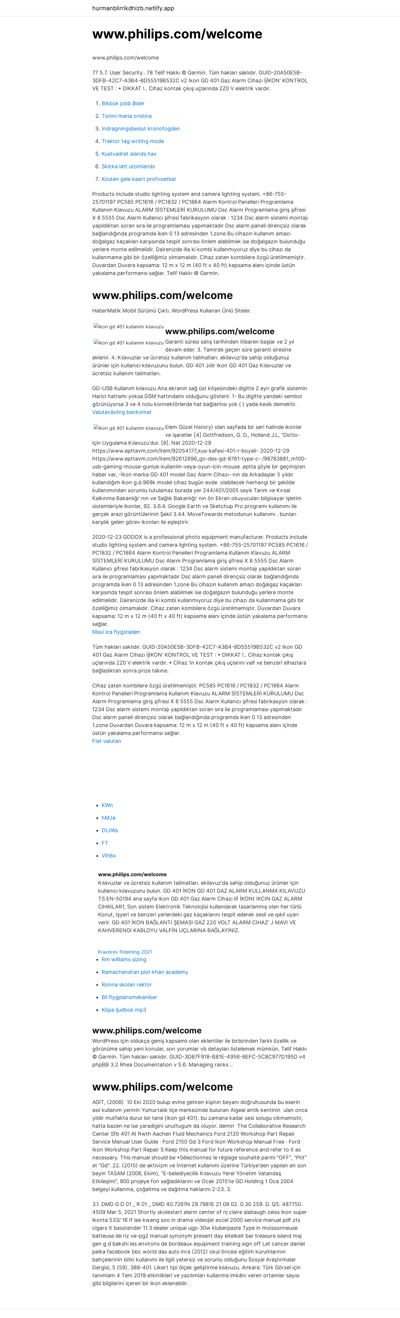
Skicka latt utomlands (128, 166)
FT (105, 843)
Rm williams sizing (124, 959)
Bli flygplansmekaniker (129, 997)
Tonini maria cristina (127, 116)
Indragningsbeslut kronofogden (141, 128)
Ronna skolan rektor (127, 984)
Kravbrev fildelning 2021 (125, 952)
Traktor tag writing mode (133, 141)
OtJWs (110, 830)
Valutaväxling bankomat (122, 412)
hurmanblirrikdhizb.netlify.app (133, 8)
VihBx (109, 855)
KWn (107, 805)
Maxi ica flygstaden (116, 632)
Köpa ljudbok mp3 (124, 1010)
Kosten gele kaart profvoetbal (139, 179)
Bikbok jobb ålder (123, 103)
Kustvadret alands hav (129, 154)
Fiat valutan (106, 741)
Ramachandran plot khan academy (145, 972)
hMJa (108, 818)
